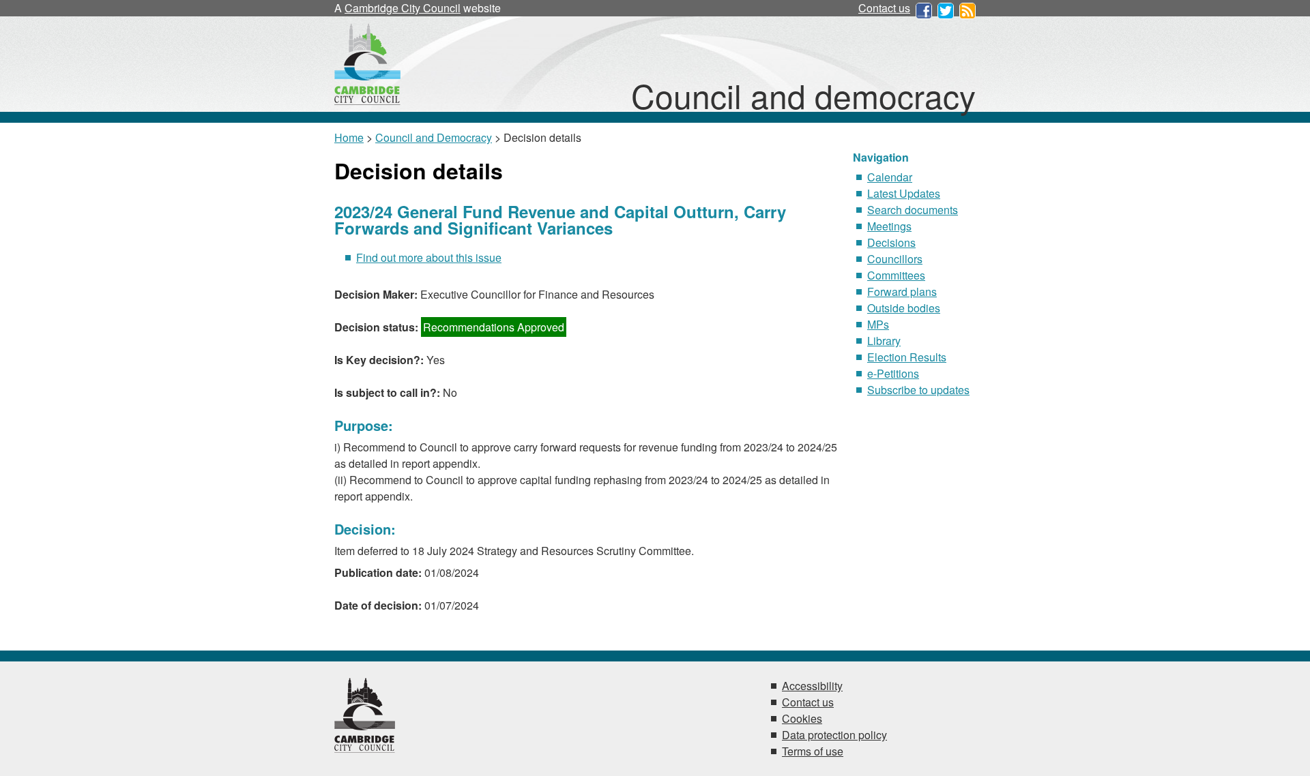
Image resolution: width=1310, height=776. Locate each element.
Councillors (894, 259)
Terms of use (812, 751)
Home (349, 137)
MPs (878, 324)
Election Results (906, 357)
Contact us (884, 8)
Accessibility (812, 685)
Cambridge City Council (403, 8)
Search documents (912, 210)
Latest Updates (903, 193)
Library (884, 340)
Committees (896, 275)
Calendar (889, 177)
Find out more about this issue (428, 257)
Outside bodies (903, 308)
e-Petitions (893, 373)
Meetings (889, 226)
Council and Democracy (433, 137)
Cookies (802, 718)
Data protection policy (834, 735)
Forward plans (902, 291)
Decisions (891, 242)
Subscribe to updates (918, 390)
